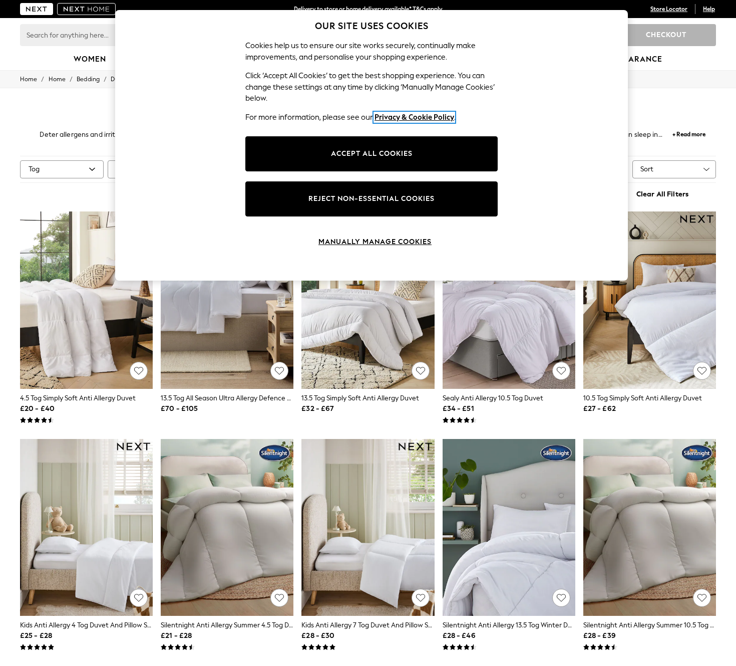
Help (709, 9)
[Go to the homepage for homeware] (86, 9)
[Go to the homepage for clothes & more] (36, 9)
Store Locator (668, 9)
